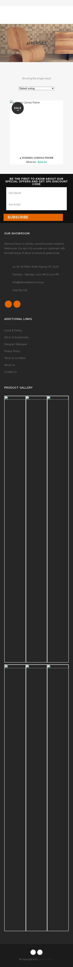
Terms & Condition (15, 358)
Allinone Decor (46, 959)
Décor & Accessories (16, 337)
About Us (9, 365)
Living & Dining (12, 330)
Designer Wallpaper (15, 344)
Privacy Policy (12, 351)
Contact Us (10, 371)
